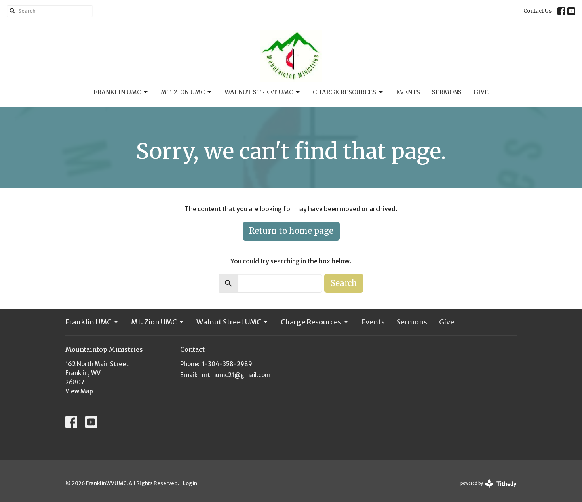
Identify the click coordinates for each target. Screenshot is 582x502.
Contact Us (537, 11)
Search (344, 283)
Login (190, 483)
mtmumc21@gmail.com (236, 375)
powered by (485, 490)
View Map (79, 391)
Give (481, 92)
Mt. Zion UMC (183, 92)
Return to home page (291, 231)
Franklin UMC (117, 92)
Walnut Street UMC (258, 92)
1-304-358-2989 (227, 364)
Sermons (447, 92)
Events (408, 92)
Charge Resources (344, 92)
